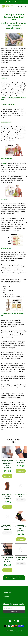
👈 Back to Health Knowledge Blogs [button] (14, 577)
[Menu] (25, 6)
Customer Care (7, 592)
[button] (7, 452)
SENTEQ (11, 630)
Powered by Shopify (18, 630)
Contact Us (6, 596)
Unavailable (20, 500)
